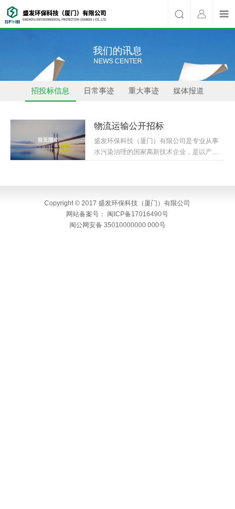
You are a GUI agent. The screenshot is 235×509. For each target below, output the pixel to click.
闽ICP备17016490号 (137, 214)
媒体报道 (188, 90)
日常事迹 (99, 90)
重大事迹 (143, 90)
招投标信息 (50, 90)
